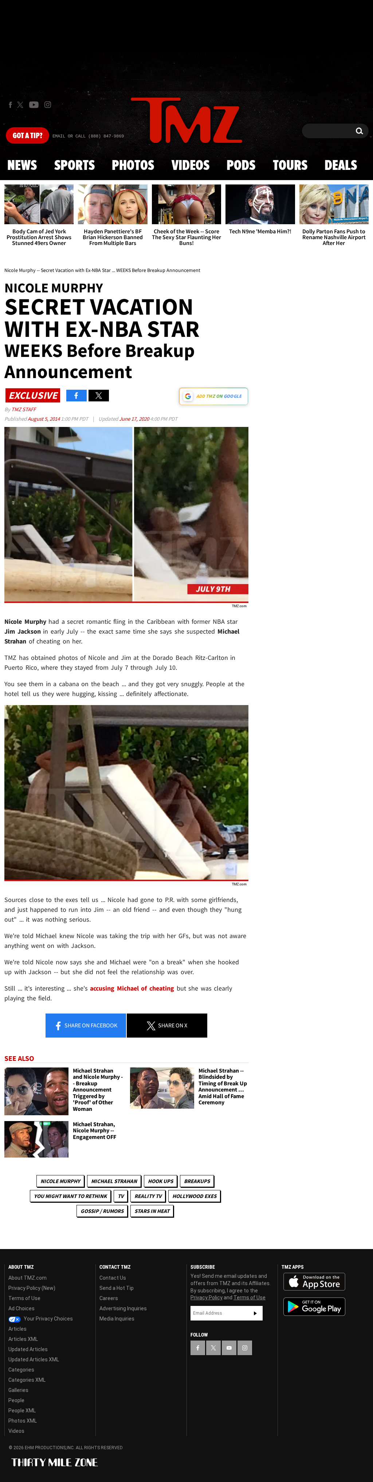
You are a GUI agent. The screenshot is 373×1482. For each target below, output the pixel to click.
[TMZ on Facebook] (10, 104)
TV (120, 1196)
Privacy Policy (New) (31, 1288)
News (22, 166)
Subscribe (255, 1313)
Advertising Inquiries (123, 1308)
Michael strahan (114, 1181)
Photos (133, 166)
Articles (17, 1329)
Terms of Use (24, 1298)
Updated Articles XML (33, 1359)
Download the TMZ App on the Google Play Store (314, 1307)
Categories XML (27, 1380)
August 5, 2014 (44, 418)
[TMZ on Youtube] (34, 105)
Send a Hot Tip (116, 1288)
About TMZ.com (27, 1278)
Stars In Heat (151, 1210)
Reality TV (147, 1196)
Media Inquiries (116, 1319)
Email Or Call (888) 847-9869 (88, 136)
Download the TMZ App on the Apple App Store (314, 1282)
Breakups (197, 1181)
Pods (241, 166)
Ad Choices (21, 1308)
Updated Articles (28, 1349)
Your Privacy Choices (48, 1319)
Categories (21, 1370)
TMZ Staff (23, 409)
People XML (22, 1410)
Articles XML (23, 1339)
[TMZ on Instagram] (48, 104)
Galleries (18, 1390)
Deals (341, 166)
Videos (190, 166)
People (16, 1400)
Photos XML (22, 1421)
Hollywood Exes (194, 1196)
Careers (108, 1298)
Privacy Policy (207, 1297)
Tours (290, 166)
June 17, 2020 (134, 418)
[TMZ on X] (21, 104)
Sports (74, 166)
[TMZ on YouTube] (229, 1348)
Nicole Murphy (60, 1181)
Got (27, 136)
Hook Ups (160, 1181)
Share (90, 1025)
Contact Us (112, 1278)
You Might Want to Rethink (70, 1196)
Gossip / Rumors (102, 1210)
